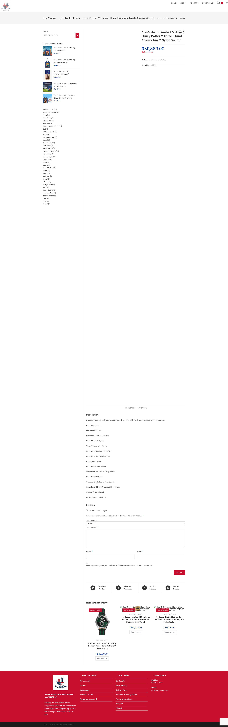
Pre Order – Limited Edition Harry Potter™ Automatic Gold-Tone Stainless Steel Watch (136, 619)
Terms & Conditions (124, 699)
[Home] (115, 18)
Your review (91, 527)
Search (45, 32)
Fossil (154, 60)
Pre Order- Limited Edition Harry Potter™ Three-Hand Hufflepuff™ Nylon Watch (169, 619)
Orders (83, 685)
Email (140, 551)
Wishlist (119, 708)
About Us (119, 703)
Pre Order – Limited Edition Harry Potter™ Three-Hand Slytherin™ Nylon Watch (102, 646)
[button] (149, 65)
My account (85, 681)
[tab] (130, 408)
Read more (102, 658)
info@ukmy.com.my (159, 690)
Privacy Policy (121, 685)
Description (130, 408)
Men (158, 60)
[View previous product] (180, 32)
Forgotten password (88, 699)
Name (89, 551)
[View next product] (183, 32)
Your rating (91, 520)
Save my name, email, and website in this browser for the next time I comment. (119, 565)
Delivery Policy (122, 690)
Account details (86, 694)
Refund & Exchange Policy (126, 694)
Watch (163, 60)
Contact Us (120, 681)
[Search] (77, 35)
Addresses (84, 690)
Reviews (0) (142, 408)
